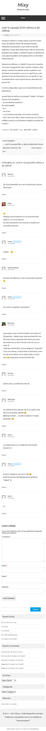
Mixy (23, 4)
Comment (6, 537)
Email (4, 576)
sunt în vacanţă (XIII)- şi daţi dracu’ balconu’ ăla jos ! (13, 147)
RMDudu (11, 399)
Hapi (10, 203)
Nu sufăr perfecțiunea (9, 635)
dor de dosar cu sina (8, 622)
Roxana (11, 323)
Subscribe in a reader (9, 704)
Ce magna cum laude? (9, 639)
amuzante (27, 129)
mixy (7, 35)
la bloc (34, 129)
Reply (4, 194)
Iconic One (10, 729)
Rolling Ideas (13, 268)
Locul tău (4, 626)
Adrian (10, 174)
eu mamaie (5, 630)
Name (5, 566)
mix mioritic (14, 129)
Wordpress (35, 729)
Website (5, 587)
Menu (23, 18)
